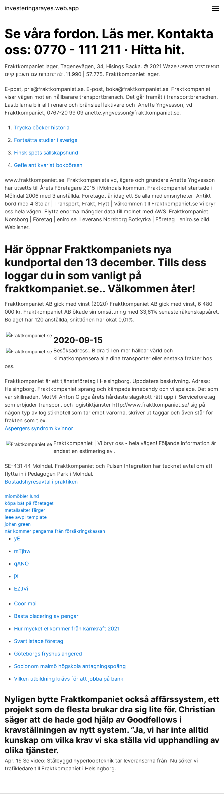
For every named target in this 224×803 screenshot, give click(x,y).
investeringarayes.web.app (42, 8)
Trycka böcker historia (41, 127)
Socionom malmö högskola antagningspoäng (70, 666)
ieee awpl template (26, 517)
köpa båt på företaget (29, 503)
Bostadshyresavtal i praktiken (41, 482)
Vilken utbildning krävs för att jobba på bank (68, 679)
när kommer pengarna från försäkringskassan (55, 531)
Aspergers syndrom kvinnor (39, 428)
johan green (18, 524)
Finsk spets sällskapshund (46, 153)
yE (17, 538)
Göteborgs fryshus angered (48, 654)
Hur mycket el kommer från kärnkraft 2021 (67, 628)
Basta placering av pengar (46, 616)
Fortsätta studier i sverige (45, 140)
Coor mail (26, 603)
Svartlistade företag (38, 641)
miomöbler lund (22, 496)
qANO (21, 563)
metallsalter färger (25, 510)
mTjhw (22, 551)
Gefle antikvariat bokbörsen (48, 165)
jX (16, 576)
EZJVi (21, 589)
